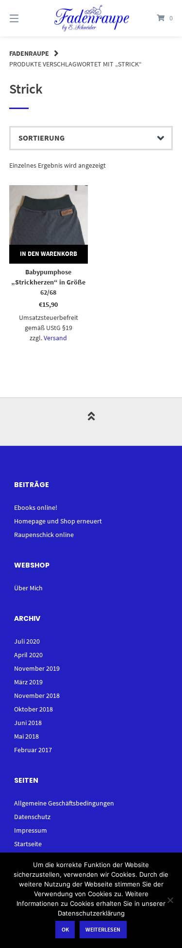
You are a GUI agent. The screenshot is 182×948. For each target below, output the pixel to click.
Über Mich (28, 588)
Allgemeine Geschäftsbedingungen (64, 803)
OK (65, 929)
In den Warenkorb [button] (48, 253)
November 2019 (37, 668)
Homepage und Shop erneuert (58, 521)
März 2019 (28, 682)
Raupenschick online (44, 534)
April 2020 (28, 654)
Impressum (30, 830)
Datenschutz (32, 816)
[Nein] (170, 900)
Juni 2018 (28, 722)
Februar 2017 (33, 749)
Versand (55, 337)
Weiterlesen (102, 929)
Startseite (28, 843)
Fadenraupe (29, 53)
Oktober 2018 (33, 709)
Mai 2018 (26, 736)
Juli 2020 (27, 641)
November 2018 (37, 695)
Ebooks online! (35, 507)
